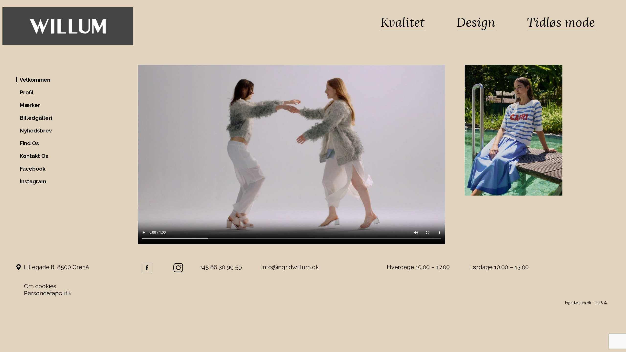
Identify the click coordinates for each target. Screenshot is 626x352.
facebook (147, 267)
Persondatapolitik (48, 293)
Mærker (30, 105)
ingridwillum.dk (578, 303)
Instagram (33, 181)
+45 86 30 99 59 (221, 267)
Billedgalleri (36, 118)
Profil (27, 92)
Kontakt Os (34, 156)
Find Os (29, 143)
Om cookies (40, 286)
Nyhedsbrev (36, 130)
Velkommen (35, 79)
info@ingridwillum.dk (290, 267)
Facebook (32, 168)
